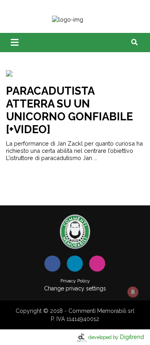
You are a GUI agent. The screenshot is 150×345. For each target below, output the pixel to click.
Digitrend (116, 336)
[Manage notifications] (132, 292)
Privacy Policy (75, 281)
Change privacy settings (75, 288)
